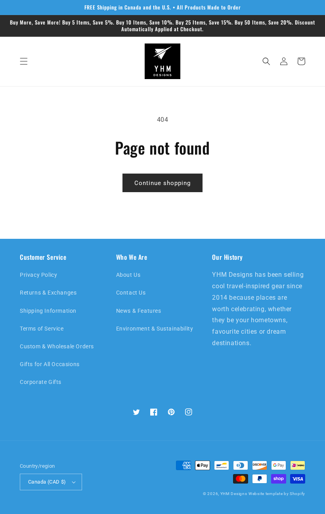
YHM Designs (233, 493)
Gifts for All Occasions (50, 364)
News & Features (138, 311)
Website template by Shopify (277, 493)
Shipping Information (48, 311)
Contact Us (131, 292)
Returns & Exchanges (48, 292)
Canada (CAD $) (47, 482)
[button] (23, 61)
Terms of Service (42, 328)
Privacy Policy (38, 275)
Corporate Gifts (40, 382)
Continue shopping (162, 183)
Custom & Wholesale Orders (57, 346)
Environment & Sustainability (154, 328)
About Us (128, 275)
